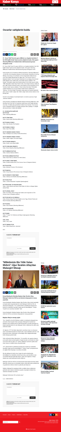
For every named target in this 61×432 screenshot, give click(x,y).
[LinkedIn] (9, 54)
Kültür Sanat (12, 8)
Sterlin (52, 4)
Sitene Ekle (25, 414)
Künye (9, 414)
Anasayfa (6, 8)
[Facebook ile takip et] (50, 415)
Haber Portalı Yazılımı (31, 429)
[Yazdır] (15, 54)
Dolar (29, 4)
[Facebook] (4, 54)
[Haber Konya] (11, 1)
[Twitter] (6, 54)
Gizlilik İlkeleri (19, 414)
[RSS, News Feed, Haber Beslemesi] (56, 415)
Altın (4, 4)
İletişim (13, 414)
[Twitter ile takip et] (53, 415)
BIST (16, 4)
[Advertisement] (30, 19)
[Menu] (57, 1)
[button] (32, 54)
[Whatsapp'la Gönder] (12, 54)
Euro (40, 4)
